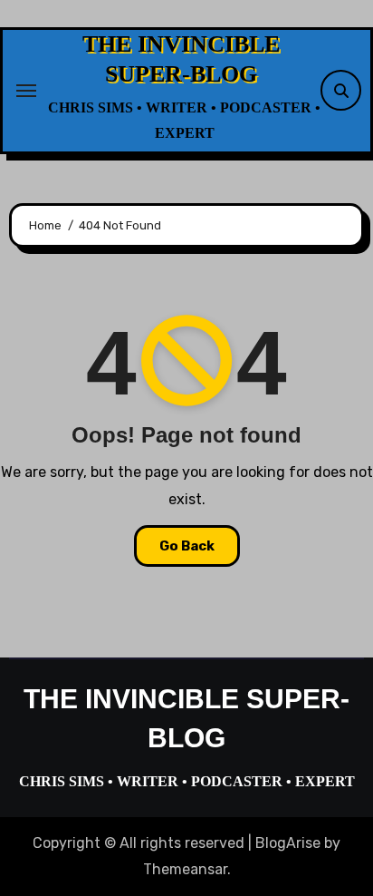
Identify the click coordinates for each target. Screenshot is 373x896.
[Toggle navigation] (26, 91)
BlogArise (287, 843)
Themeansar (185, 869)
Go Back (187, 546)
